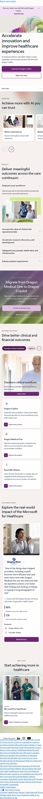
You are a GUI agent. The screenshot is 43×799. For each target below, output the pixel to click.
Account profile (5, 747)
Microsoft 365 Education (8, 758)
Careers (20, 779)
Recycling (3, 797)
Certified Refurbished (24, 750)
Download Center (17, 747)
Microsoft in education (31, 753)
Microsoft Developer (31, 771)
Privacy (40, 792)
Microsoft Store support (32, 747)
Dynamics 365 (27, 766)
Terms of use (16, 795)
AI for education (11, 763)
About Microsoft (29, 779)
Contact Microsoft (31, 792)
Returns (3, 750)
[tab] (14, 348)
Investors (22, 782)
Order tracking (11, 750)
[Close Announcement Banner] (38, 8)
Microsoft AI (4, 766)
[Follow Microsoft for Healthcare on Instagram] (23, 738)
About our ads (12, 797)
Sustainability (13, 784)
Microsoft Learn (5, 774)
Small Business (14, 771)
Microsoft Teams (28, 768)
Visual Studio (12, 779)
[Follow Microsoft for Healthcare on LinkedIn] (18, 738)
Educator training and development (12, 761)
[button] (21, 75)
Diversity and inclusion (33, 782)
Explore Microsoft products (19, 745)
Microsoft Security (15, 766)
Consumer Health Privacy (9, 792)
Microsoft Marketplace (20, 776)
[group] (18, 128)
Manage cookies (6, 795)
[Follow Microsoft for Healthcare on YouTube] (29, 738)
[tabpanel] (21, 422)
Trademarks (25, 795)
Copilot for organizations (22, 742)
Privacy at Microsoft (11, 782)
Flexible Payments (16, 753)
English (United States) (8, 787)
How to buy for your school (27, 758)
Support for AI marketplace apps (23, 774)
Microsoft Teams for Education (26, 755)
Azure (22, 771)
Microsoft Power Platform (12, 768)
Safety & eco (34, 795)
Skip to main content (8, 1)
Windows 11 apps (35, 745)
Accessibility (4, 784)
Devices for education (7, 755)
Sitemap (21, 792)
